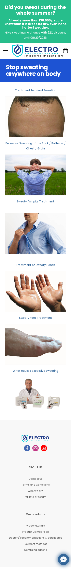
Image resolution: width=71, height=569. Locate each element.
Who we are (35, 491)
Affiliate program (35, 497)
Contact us (35, 479)
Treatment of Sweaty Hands (35, 265)
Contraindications (35, 550)
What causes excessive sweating (35, 371)
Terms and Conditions (35, 485)
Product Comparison (35, 532)
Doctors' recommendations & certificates (35, 538)
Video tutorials (35, 526)
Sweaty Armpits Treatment (35, 201)
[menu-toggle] (5, 50)
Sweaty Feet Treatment (35, 318)
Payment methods (35, 544)
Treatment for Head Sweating (35, 90)
